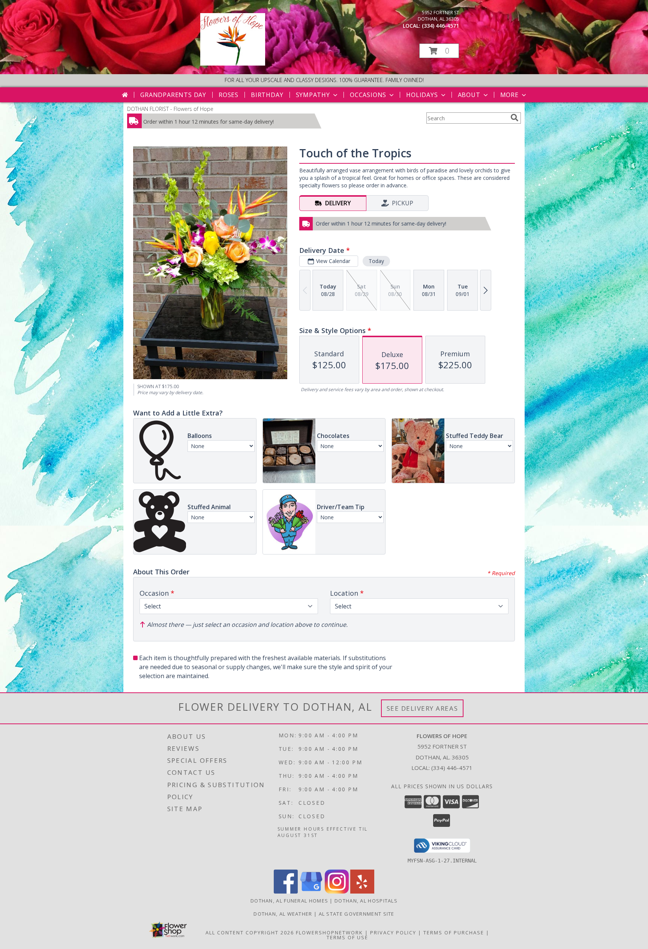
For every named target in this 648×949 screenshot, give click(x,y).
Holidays (422, 95)
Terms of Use (347, 937)
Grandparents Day (173, 95)
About (469, 95)
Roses (228, 95)
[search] (514, 118)
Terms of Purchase (453, 932)
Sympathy (313, 95)
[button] (439, 50)
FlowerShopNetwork (329, 932)
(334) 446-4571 (440, 25)
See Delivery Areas (422, 708)
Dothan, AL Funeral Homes (289, 900)
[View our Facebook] (286, 891)
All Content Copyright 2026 (250, 932)
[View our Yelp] (362, 891)
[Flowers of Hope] (232, 63)
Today (376, 261)
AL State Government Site (356, 913)
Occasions (368, 95)
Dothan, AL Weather (283, 913)
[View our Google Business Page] (311, 891)
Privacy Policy (393, 932)
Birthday (267, 95)
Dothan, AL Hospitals (366, 900)
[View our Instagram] (337, 891)
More (509, 95)
